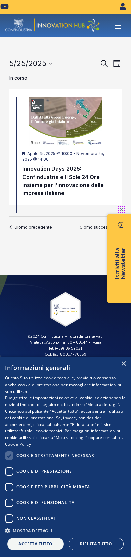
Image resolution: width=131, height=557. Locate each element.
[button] (65, 531)
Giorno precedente (33, 227)
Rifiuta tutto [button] (96, 544)
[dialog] (65, 457)
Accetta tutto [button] (35, 544)
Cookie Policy (18, 444)
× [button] (123, 363)
